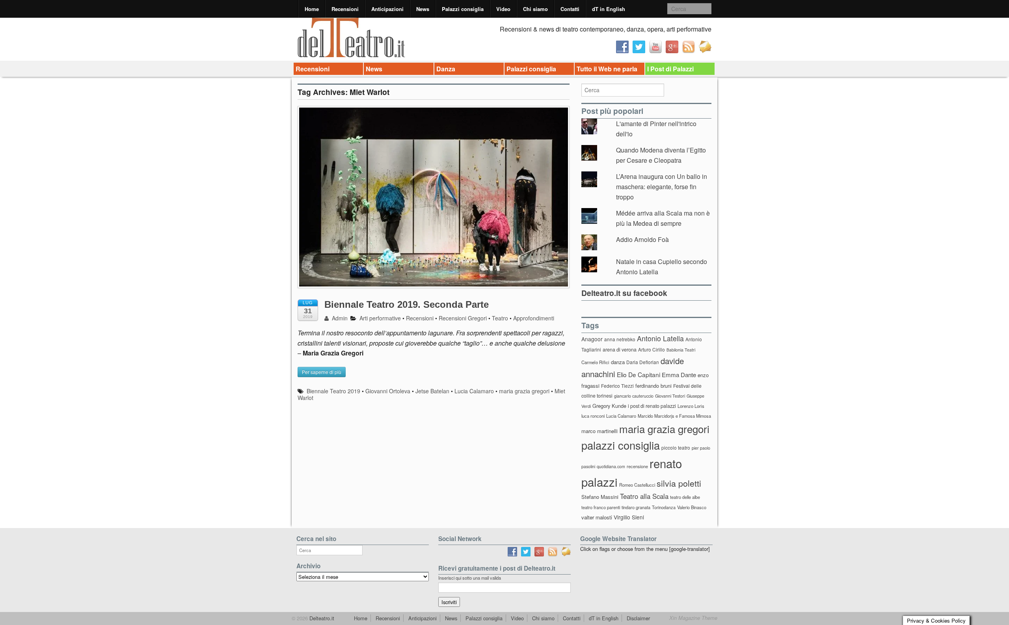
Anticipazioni (387, 9)
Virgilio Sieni (629, 517)
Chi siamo (535, 9)
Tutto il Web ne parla (607, 68)
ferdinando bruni (653, 385)
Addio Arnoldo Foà (642, 239)
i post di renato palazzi (652, 405)
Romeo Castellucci (637, 485)
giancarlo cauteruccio (633, 396)
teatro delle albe (685, 497)
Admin (339, 318)
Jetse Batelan (432, 391)
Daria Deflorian (642, 362)
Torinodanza (664, 507)
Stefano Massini (599, 496)
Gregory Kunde (609, 405)
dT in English (608, 9)
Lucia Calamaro (474, 391)
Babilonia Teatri (680, 350)
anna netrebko (619, 339)
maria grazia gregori (524, 391)
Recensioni (345, 9)
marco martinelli (599, 431)
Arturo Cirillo (651, 349)
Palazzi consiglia (463, 9)
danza (618, 362)
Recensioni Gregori (463, 318)
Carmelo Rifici (595, 362)
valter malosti (596, 517)
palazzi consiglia (620, 445)
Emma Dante (679, 374)
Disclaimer (638, 618)
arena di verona (620, 349)
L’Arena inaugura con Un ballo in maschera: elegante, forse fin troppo (661, 186)
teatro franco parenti (600, 507)
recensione (637, 466)
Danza (445, 68)
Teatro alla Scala (644, 496)
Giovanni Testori (670, 396)
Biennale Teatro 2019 (333, 391)
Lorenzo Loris (691, 406)
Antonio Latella (660, 338)
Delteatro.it (321, 618)
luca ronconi (593, 416)
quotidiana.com (611, 466)
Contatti (569, 9)
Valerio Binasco (691, 507)
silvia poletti (679, 483)
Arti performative (380, 318)
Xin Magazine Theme (693, 617)
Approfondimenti (533, 318)
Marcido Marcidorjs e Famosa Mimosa (674, 416)
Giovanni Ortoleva (387, 391)
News (422, 9)
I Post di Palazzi (670, 68)
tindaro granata (636, 507)
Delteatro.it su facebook (624, 292)
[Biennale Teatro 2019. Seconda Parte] (434, 200)
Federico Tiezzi (617, 385)
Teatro (500, 318)
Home (312, 9)
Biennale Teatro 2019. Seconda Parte (406, 304)
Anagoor (592, 339)
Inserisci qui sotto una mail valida (469, 578)
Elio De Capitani (638, 374)
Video (503, 9)
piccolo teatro (675, 447)
